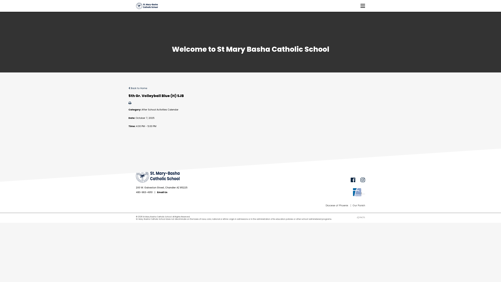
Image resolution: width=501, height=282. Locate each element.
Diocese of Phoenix (337, 205)
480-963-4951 (144, 192)
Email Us (162, 192)
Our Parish (359, 205)
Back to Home (138, 88)
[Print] (130, 103)
